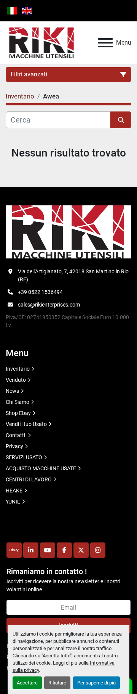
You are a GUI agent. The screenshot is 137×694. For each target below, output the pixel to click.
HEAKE (14, 490)
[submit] (120, 119)
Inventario (18, 369)
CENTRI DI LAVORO (29, 479)
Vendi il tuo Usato (26, 424)
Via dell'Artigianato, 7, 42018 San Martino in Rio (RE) (73, 275)
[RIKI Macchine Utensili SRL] (68, 231)
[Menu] (105, 42)
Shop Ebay (18, 413)
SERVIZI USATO (24, 457)
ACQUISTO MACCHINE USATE (41, 468)
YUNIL (13, 502)
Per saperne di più (96, 683)
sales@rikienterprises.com (49, 305)
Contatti (16, 435)
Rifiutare (57, 683)
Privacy (14, 446)
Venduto (16, 380)
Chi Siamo (17, 402)
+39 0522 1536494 (40, 292)
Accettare (27, 683)
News (12, 391)
